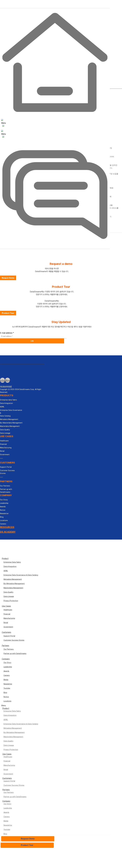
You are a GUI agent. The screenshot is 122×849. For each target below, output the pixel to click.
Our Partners (9, 649)
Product (5, 558)
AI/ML (6, 571)
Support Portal (9, 636)
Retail (6, 623)
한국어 (56, 9)
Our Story (7, 662)
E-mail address (7, 333)
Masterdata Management (13, 588)
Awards (6, 671)
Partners (5, 645)
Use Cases (6, 606)
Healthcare (8, 610)
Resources (7, 527)
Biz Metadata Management (14, 584)
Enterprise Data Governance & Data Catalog (21, 575)
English (57, 6)
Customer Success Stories (14, 640)
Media (6, 680)
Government (8, 627)
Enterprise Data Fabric (12, 562)
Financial (7, 614)
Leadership (8, 667)
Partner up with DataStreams (15, 653)
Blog (5, 692)
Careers (7, 675)
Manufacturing (9, 618)
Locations (7, 701)
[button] (8, 278)
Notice (6, 697)
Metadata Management (13, 579)
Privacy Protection (11, 601)
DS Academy (7, 531)
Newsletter (8, 684)
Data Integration (10, 566)
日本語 (57, 12)
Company (6, 659)
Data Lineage (9, 596)
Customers (6, 632)
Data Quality (8, 592)
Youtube (7, 688)
